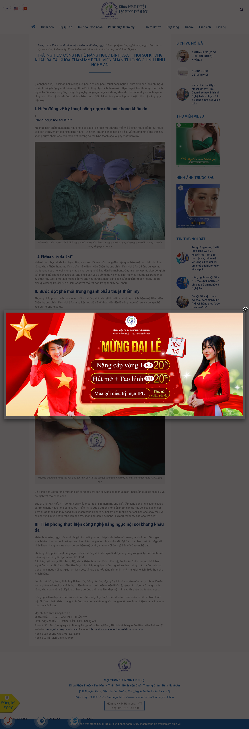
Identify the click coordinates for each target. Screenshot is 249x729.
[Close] (245, 310)
